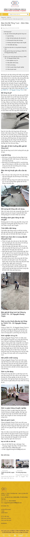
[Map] (15, 535)
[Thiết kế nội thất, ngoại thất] (7, 464)
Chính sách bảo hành (6, 520)
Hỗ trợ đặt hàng (5, 516)
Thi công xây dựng (21, 472)
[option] (7, 469)
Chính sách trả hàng (6, 518)
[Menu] (2, 14)
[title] (3, 535)
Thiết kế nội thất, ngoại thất (7, 473)
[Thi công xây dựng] (22, 464)
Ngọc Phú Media (24, 532)
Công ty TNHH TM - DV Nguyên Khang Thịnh (14, 89)
